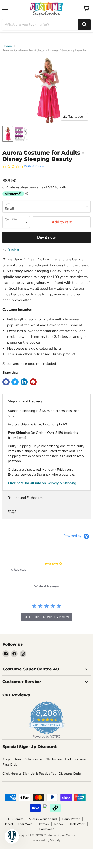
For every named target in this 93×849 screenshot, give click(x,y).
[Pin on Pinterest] (33, 381)
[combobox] (40, 24)
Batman (43, 824)
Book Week (77, 824)
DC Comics (15, 819)
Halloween (46, 829)
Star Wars (25, 824)
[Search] (84, 24)
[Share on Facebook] (6, 381)
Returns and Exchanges (25, 497)
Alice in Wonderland (43, 819)
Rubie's (13, 249)
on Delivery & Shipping (42, 483)
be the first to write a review (46, 617)
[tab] (46, 586)
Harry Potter (71, 819)
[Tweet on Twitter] (15, 381)
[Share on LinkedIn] (24, 381)
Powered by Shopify (46, 840)
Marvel (8, 824)
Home (7, 46)
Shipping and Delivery (25, 401)
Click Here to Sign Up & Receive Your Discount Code (41, 773)
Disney (58, 824)
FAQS (12, 511)
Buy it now (46, 237)
